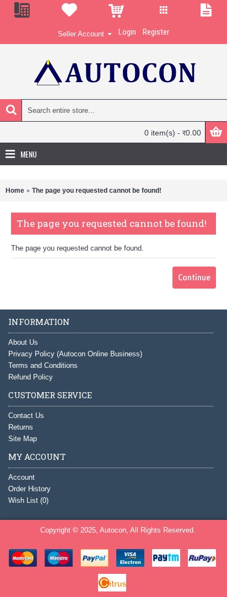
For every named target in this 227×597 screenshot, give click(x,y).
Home (15, 190)
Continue (194, 278)
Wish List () (28, 500)
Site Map (22, 439)
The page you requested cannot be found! (96, 190)
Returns (20, 427)
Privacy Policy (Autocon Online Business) (75, 354)
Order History (29, 489)
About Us (23, 342)
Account (21, 477)
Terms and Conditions (43, 365)
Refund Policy (30, 377)
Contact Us (26, 415)
